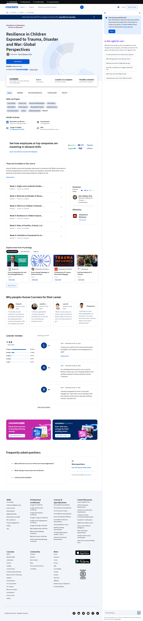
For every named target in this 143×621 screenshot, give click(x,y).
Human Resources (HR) (13, 517)
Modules (20, 93)
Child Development (34, 111)
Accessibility (57, 569)
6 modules (14, 78)
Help (55, 566)
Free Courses (11, 595)
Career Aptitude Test (83, 502)
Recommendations (35, 93)
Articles (56, 575)
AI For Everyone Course (61, 511)
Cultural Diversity (52, 107)
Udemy (9, 598)
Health (21, 12)
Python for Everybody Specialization (60, 538)
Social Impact (10, 593)
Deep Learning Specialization (62, 517)
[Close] (94, 17)
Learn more (34, 69)
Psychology (30, 12)
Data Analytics (11, 511)
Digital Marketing (11, 514)
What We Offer (11, 557)
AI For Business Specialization (62, 508)
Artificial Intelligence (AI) (14, 505)
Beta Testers (34, 560)
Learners (32, 554)
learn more (88, 475)
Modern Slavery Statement (62, 584)
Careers (9, 563)
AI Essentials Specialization (62, 505)
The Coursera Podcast (36, 566)
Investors (56, 557)
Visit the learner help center (81, 467)
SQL (8, 529)
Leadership (10, 560)
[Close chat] (139, 13)
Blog (31, 563)
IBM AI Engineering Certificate (38, 529)
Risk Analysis (51, 103)
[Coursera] (12, 7)
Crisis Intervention (12, 111)
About (9, 93)
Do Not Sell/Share (59, 587)
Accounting (10, 502)
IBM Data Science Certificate (38, 536)
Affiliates (56, 581)
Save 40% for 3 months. (67, 17)
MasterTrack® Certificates (14, 575)
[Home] (7, 12)
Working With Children (37, 107)
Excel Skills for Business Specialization (61, 521)
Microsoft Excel (11, 520)
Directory (56, 578)
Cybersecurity (11, 508)
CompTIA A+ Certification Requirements (84, 511)
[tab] (12, 251)
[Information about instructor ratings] (82, 190)
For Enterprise (11, 581)
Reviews (65, 93)
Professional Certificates (14, 572)
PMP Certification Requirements (82, 532)
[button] (31, 7)
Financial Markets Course (61, 525)
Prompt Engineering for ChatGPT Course (61, 533)
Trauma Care (22, 103)
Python (9, 526)
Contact (56, 572)
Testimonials (52, 93)
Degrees (9, 578)
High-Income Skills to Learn (85, 523)
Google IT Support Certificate (39, 518)
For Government (11, 584)
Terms (56, 560)
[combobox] (56, 7)
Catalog (9, 566)
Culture (24, 111)
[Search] (82, 7)
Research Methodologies (36, 103)
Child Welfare (11, 107)
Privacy (56, 563)
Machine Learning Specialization (59, 529)
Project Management (13, 523)
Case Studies (11, 103)
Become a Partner (12, 590)
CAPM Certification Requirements (82, 506)
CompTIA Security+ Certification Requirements (85, 516)
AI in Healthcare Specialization (62, 514)
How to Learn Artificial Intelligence (83, 527)
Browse (14, 12)
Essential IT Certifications (84, 520)
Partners (32, 557)
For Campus (10, 587)
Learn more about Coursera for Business (23, 152)
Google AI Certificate (36, 505)
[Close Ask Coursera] (118, 7)
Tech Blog (33, 569)
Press (55, 554)
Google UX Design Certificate (38, 526)
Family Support (23, 107)
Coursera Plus (11, 569)
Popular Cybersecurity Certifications (84, 537)
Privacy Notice (127, 27)
